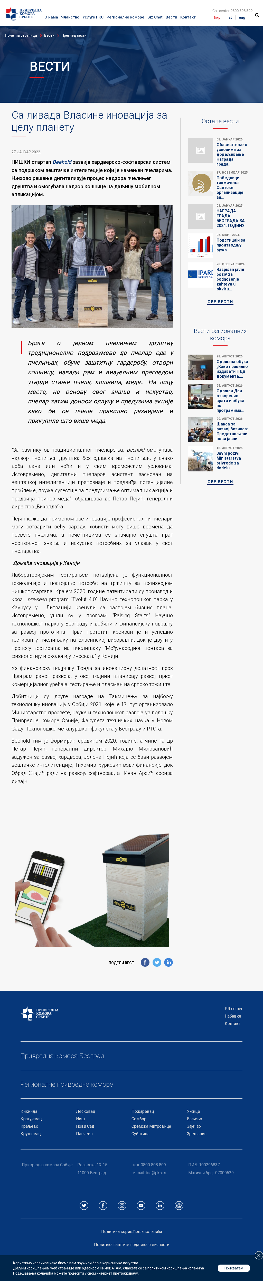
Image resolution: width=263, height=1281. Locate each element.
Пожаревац (143, 1111)
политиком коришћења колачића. (176, 1268)
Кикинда (29, 1111)
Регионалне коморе (125, 17)
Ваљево (194, 1118)
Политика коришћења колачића (131, 1231)
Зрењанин (196, 1133)
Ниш (80, 1118)
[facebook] (145, 963)
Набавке (233, 1016)
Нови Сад (85, 1126)
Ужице (193, 1111)
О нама (51, 17)
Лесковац (85, 1111)
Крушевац (31, 1133)
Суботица (140, 1133)
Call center (232, 11)
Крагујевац (31, 1118)
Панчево (84, 1133)
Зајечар (194, 1126)
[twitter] (157, 963)
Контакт (188, 17)
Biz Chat (155, 17)
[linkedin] (168, 963)
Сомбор (139, 1118)
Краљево (29, 1126)
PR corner (233, 1008)
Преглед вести (74, 35)
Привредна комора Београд (62, 1056)
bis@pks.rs (156, 1172)
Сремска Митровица (151, 1126)
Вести (171, 17)
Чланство (70, 17)
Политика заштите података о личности (131, 1244)
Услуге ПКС (93, 17)
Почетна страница (21, 35)
